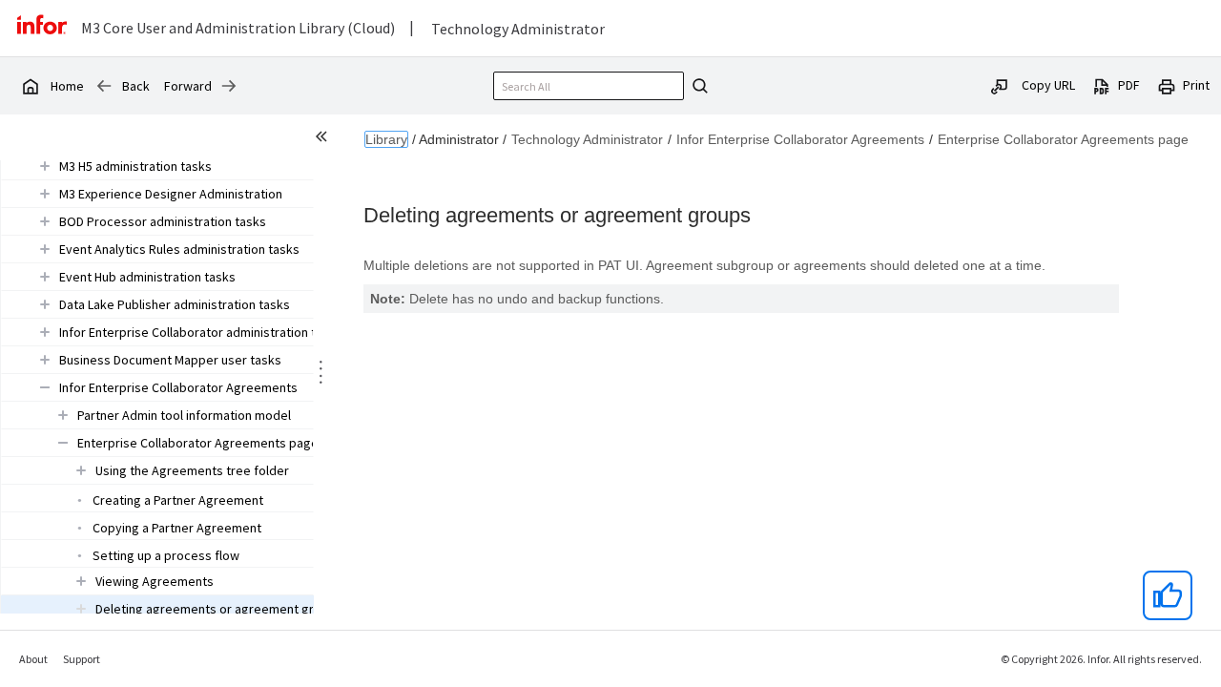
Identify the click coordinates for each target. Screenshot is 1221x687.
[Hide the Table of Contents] (324, 139)
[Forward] (229, 86)
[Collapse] (44, 387)
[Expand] (44, 165)
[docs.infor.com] (29, 86)
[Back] (104, 86)
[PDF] (1101, 85)
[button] (135, 166)
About (33, 659)
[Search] (697, 86)
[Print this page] (1166, 85)
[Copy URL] (1000, 85)
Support (81, 659)
